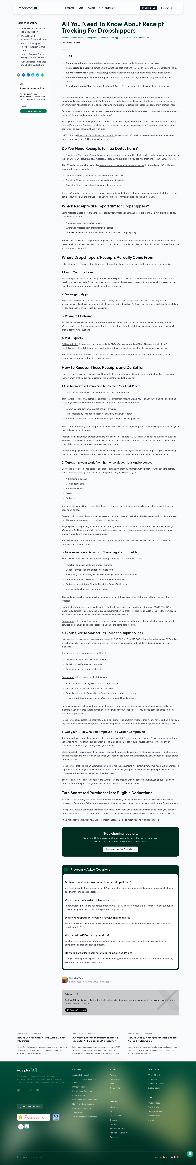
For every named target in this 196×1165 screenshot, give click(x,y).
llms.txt (151, 1120)
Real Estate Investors (81, 1108)
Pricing (113, 1075)
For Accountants (106, 7)
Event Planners (78, 1095)
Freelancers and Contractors (84, 1099)
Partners (113, 1124)
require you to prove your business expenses (121, 165)
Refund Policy (154, 1116)
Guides (91, 7)
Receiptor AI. (152, 819)
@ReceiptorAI (79, 1000)
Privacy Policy (154, 1103)
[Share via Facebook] (23, 75)
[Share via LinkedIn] (28, 75)
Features (69, 7)
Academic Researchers (82, 1075)
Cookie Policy (154, 1107)
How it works (115, 1116)
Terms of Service (155, 1111)
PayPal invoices (74, 232)
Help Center (115, 1079)
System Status (154, 1088)
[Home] (28, 8)
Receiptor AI (81, 398)
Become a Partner (118, 1128)
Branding (114, 1137)
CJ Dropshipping (70, 344)
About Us (114, 1107)
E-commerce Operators (82, 1091)
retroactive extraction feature (115, 398)
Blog (81, 7)
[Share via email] (18, 75)
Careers (113, 1120)
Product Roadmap (155, 1083)
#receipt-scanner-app (109, 37)
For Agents (152, 1079)
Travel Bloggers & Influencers (85, 1117)
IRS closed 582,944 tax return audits (96, 135)
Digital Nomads (78, 1087)
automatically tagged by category (109, 540)
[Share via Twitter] (37, 75)
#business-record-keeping (73, 37)
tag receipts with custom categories (80, 723)
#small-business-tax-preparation (135, 37)
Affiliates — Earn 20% (119, 1133)
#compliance (92, 37)
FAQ (112, 1083)
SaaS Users (77, 1112)
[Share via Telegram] (33, 75)
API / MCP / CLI (154, 1075)
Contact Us (115, 1088)
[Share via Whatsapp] (42, 75)
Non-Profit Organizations (83, 1104)
